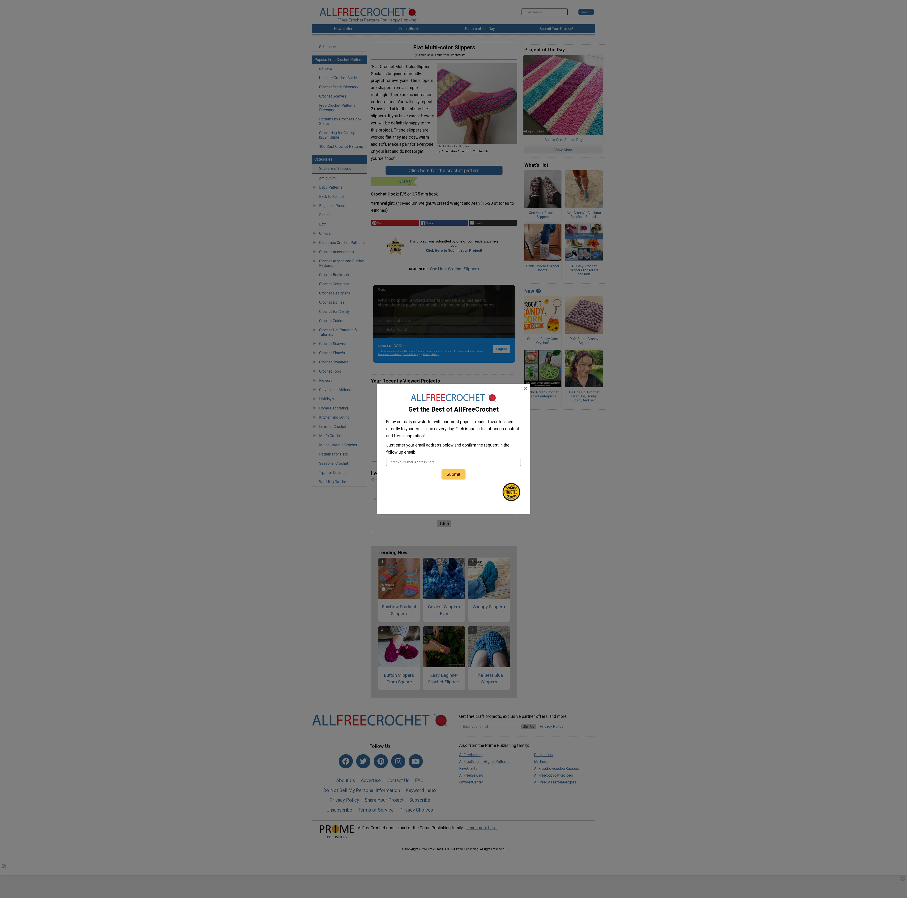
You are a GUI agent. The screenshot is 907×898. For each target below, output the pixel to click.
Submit (453, 474)
